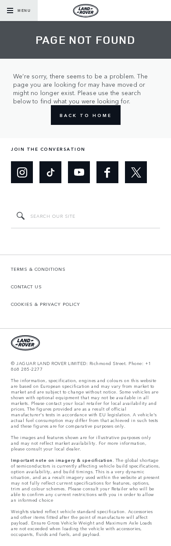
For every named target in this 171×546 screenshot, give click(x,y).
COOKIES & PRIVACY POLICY (45, 304)
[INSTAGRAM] (22, 172)
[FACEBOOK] (107, 172)
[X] (136, 172)
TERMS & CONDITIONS (38, 269)
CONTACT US (26, 287)
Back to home (86, 115)
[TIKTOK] (50, 172)
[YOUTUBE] (79, 172)
